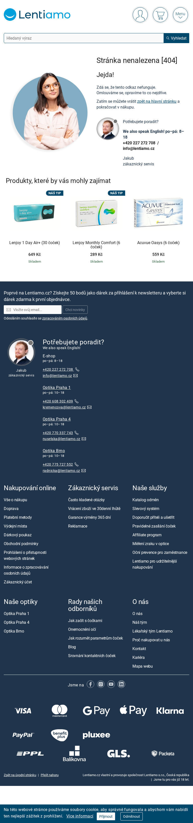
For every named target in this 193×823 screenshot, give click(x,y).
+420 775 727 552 (58, 464)
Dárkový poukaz (18, 535)
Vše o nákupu (15, 499)
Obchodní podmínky (21, 543)
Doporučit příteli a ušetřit (153, 517)
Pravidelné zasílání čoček (154, 526)
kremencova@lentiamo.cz (64, 407)
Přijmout (106, 816)
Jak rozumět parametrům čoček (95, 638)
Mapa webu (142, 666)
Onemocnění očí (82, 629)
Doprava (11, 508)
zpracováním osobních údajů (64, 318)
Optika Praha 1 (57, 387)
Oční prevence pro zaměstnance (159, 552)
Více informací (79, 816)
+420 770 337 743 (58, 432)
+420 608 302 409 (58, 400)
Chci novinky (75, 309)
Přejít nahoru (50, 774)
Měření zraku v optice (150, 543)
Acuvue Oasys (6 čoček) (158, 243)
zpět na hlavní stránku (156, 101)
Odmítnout (131, 816)
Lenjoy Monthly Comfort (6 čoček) (96, 245)
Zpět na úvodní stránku (20, 774)
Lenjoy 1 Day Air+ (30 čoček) (34, 243)
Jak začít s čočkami (85, 620)
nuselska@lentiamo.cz (61, 438)
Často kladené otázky (86, 499)
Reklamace (77, 526)
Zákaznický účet (18, 582)
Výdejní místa (15, 526)
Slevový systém (145, 508)
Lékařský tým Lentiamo (152, 631)
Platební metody (18, 517)
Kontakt (139, 648)
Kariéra (138, 657)
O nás (137, 613)
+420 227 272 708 (139, 143)
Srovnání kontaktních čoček (92, 655)
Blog (72, 647)
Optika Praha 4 (57, 419)
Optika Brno (54, 450)
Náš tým (139, 622)
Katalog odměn (145, 499)
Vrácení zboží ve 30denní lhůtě (94, 508)
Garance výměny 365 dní (89, 517)
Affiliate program (147, 535)
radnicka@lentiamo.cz (61, 470)
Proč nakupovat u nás (151, 640)
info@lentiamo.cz (139, 148)
